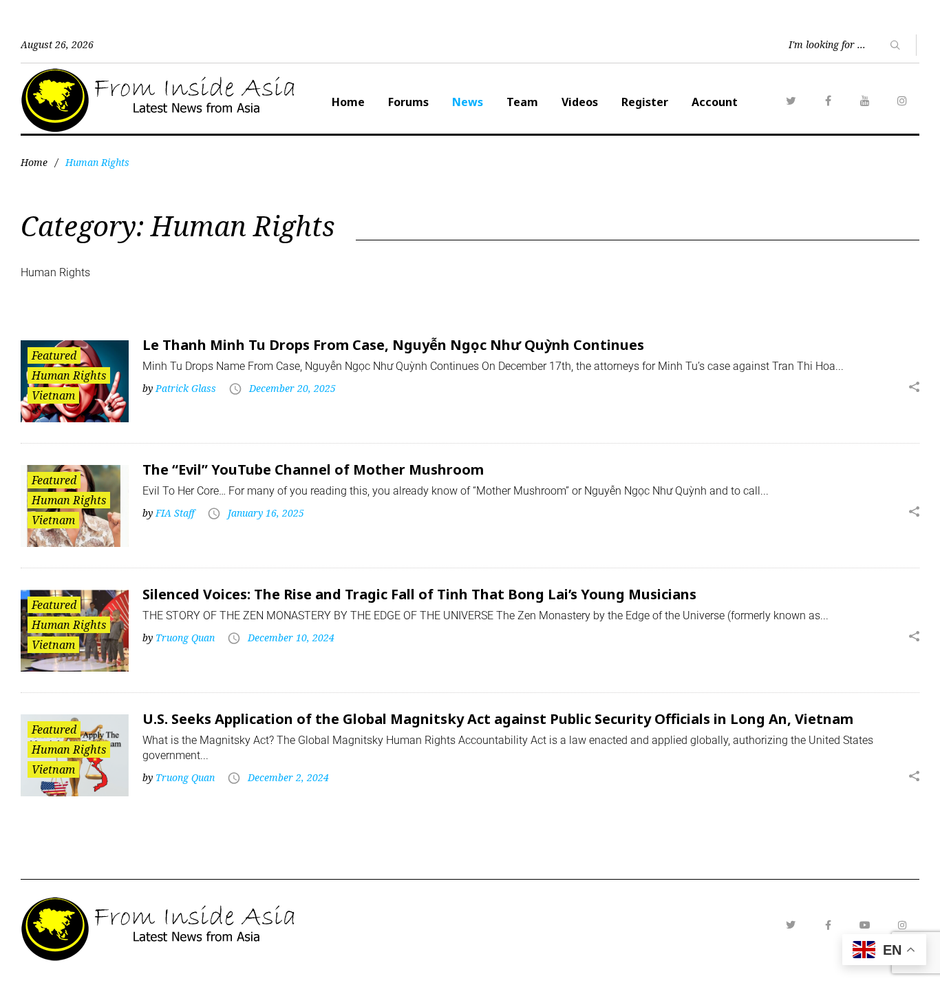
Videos (580, 102)
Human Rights (69, 375)
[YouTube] (865, 100)
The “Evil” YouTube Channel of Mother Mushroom (313, 469)
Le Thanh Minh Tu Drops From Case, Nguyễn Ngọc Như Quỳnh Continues (393, 344)
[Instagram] (902, 100)
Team (522, 102)
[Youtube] (865, 925)
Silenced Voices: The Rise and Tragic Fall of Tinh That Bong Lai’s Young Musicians (419, 594)
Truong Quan (185, 637)
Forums (408, 102)
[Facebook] (828, 100)
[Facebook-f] (828, 925)
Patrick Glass (186, 388)
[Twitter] (790, 100)
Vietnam (53, 395)
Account (715, 102)
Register (644, 102)
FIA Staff (175, 512)
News (467, 102)
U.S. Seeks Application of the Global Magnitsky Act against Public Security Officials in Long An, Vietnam (497, 719)
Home (348, 102)
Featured (54, 355)
